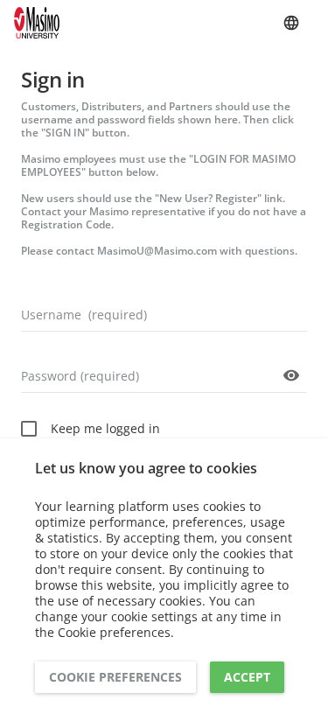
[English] (291, 22)
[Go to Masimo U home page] (36, 22)
